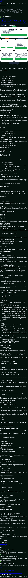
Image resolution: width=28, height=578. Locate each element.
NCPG (12, 570)
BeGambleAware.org (19, 64)
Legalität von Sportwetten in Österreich (11, 23)
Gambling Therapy (3, 570)
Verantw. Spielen (20, 573)
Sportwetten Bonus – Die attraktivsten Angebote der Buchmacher (8, 22)
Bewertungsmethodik (15, 573)
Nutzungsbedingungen (5, 573)
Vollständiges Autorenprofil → (3, 544)
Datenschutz (1, 573)
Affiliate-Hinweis (11, 573)
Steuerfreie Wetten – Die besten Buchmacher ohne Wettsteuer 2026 (13, 21)
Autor (1, 1)
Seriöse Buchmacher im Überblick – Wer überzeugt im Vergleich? (8, 20)
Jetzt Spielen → (14, 35)
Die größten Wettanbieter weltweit (20, 22)
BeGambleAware (9, 570)
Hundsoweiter (2, 0)
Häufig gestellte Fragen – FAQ (4, 24)
